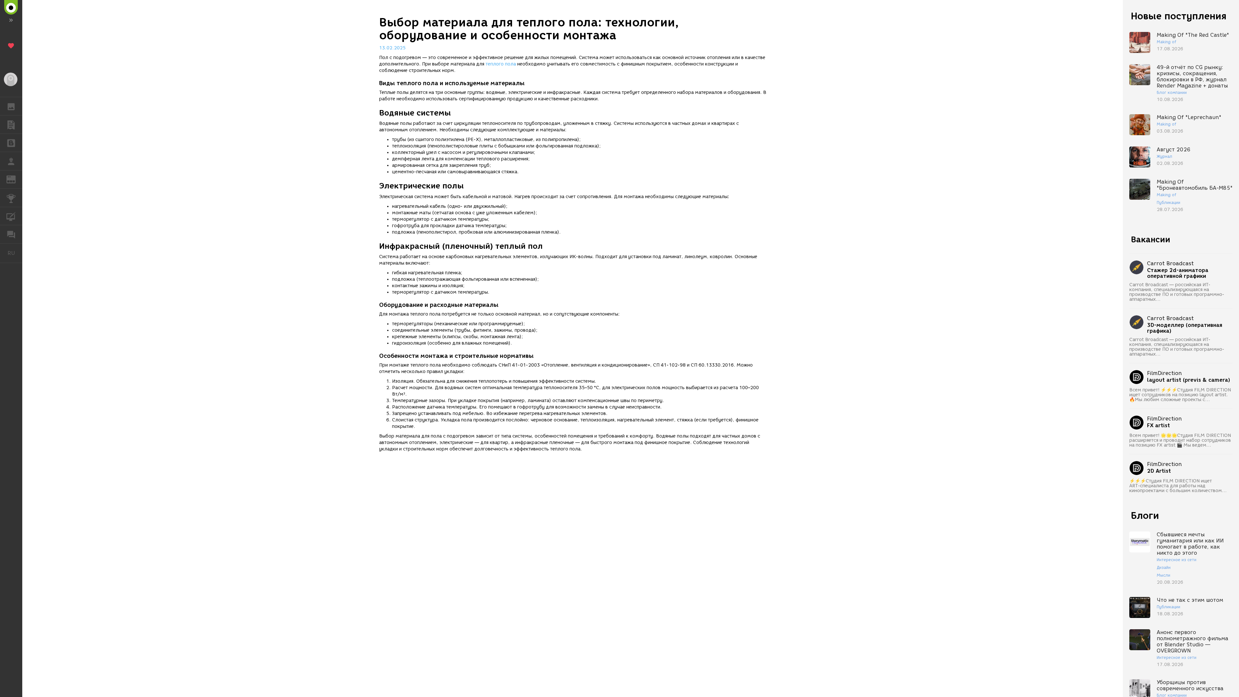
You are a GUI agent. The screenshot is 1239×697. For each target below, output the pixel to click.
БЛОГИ (11, 143)
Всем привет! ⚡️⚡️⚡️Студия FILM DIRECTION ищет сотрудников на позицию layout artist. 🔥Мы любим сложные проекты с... (1180, 395)
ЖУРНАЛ (15, 179)
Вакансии (1150, 239)
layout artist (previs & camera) (1188, 380)
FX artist (1158, 426)
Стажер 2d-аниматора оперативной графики (1177, 273)
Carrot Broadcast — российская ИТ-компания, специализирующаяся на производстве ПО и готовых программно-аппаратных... (1176, 292)
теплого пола (501, 64)
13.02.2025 (392, 48)
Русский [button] (14, 253)
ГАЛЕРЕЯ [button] (11, 106)
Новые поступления (1178, 16)
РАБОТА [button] (11, 161)
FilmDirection (1164, 373)
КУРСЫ (11, 216)
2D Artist (1159, 471)
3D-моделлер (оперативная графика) (1184, 328)
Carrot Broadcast (1170, 263)
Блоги (1145, 515)
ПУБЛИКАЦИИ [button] (11, 125)
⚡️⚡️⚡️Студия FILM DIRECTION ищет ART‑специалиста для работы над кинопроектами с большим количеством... (1178, 486)
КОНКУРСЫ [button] (11, 198)
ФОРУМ (11, 234)
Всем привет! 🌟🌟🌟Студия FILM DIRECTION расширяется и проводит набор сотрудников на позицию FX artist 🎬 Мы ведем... (1180, 440)
